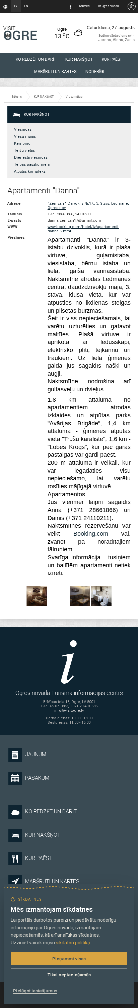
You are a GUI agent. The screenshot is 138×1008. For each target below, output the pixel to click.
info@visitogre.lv (69, 710)
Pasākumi (38, 778)
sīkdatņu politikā (73, 942)
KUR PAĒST (112, 59)
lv (15, 6)
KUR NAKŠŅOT (79, 59)
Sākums (16, 96)
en (26, 6)
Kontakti (84, 6)
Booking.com (90, 533)
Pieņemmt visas (69, 958)
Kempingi (22, 143)
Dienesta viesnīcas (31, 157)
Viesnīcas (22, 129)
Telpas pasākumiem (32, 164)
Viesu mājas (74, 96)
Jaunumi (36, 754)
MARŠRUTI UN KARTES (55, 71)
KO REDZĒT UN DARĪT (36, 59)
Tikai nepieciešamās (69, 974)
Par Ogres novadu (107, 6)
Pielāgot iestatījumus (35, 990)
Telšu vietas (24, 150)
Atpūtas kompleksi (30, 171)
